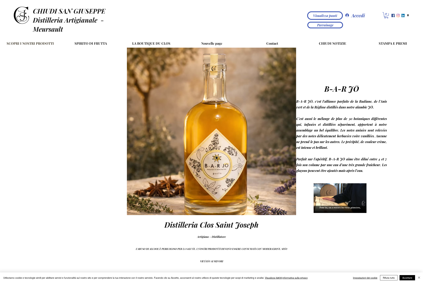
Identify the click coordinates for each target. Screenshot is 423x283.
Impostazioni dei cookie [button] (365, 277)
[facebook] (393, 15)
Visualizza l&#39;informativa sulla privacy (286, 277)
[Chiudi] (419, 277)
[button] (386, 15)
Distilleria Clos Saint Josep (209, 224)
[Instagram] (398, 15)
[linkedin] (403, 15)
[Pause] (318, 208)
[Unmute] (323, 208)
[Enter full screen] (362, 208)
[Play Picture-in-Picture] (356, 208)
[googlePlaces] (408, 15)
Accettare (407, 277)
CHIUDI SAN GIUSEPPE (69, 11)
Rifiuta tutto (389, 277)
